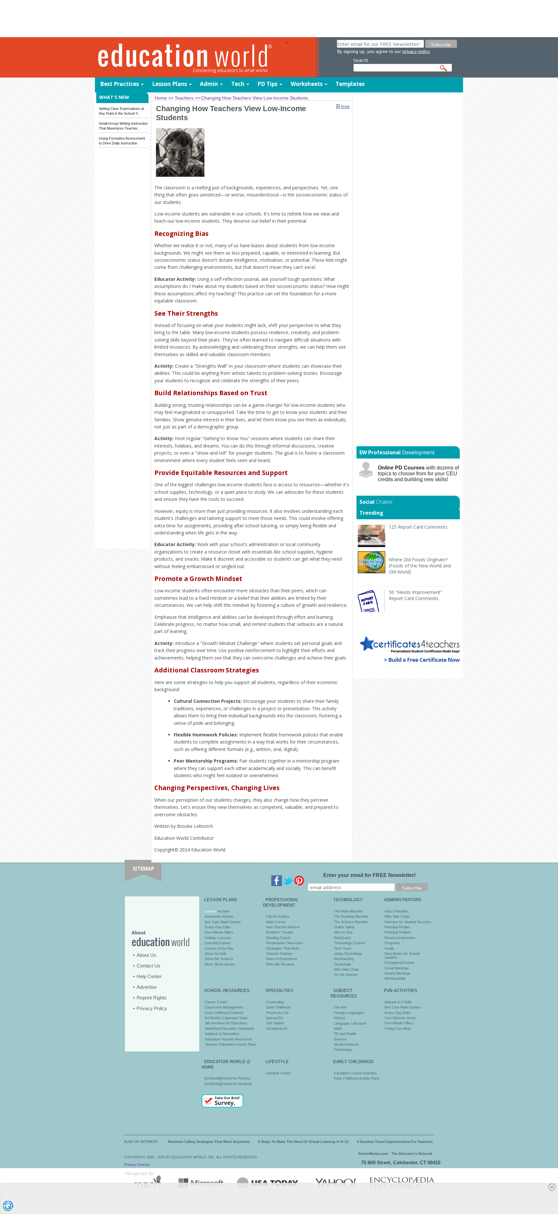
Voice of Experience (281, 959)
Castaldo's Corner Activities (355, 1073)
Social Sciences (346, 1044)
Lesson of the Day (219, 948)
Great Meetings (397, 968)
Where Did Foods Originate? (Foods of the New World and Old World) (420, 565)
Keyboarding (344, 959)
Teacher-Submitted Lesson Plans (231, 1044)
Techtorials (342, 964)
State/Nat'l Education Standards (229, 1028)
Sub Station (275, 1023)
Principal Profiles (397, 927)
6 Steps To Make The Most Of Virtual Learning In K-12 (303, 1142)
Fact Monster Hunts (400, 1018)
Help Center (149, 976)
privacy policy (415, 51)
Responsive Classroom (284, 943)
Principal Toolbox (398, 932)
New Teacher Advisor (283, 927)
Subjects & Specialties (222, 1034)
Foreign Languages (349, 1013)
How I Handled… (398, 911)
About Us (146, 955)
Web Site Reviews (280, 964)
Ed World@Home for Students (228, 1084)
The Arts (340, 1007)
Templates (350, 84)
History (339, 1018)
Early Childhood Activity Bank (356, 1078)
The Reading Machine (351, 916)
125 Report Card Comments (418, 527)
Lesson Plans (169, 84)
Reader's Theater (280, 932)
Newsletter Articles (219, 916)
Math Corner (276, 922)
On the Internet (345, 974)
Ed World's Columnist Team (226, 1018)
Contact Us (148, 965)
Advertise (147, 987)
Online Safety (344, 927)
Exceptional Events (400, 963)
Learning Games (218, 943)
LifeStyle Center (278, 1073)
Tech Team (342, 948)
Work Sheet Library (220, 964)
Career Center (216, 1002)
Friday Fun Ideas (398, 1028)
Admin (209, 84)
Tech (237, 84)
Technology (343, 1049)
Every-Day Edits (218, 927)
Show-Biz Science (219, 959)
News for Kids (216, 953)
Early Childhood (278, 1007)
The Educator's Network (411, 1154)
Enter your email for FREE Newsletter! (369, 875)
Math (338, 1028)
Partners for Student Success (408, 922)
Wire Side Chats (346, 969)
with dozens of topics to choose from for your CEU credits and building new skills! (418, 473)
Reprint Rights (152, 997)
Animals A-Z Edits (398, 1002)
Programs (392, 943)
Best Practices (119, 84)
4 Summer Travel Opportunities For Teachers (395, 1142)
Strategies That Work (282, 948)
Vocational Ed (276, 1028)
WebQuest (342, 938)
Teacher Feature (279, 953)
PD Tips (267, 84)
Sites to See (343, 932)
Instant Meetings (397, 973)
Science (340, 1039)
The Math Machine (348, 911)
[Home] (190, 58)
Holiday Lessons (218, 938)
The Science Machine (351, 922)
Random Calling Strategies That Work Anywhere (209, 1142)
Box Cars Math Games (223, 922)
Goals (389, 948)
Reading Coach (278, 938)
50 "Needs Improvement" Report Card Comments (415, 595)
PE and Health (345, 1034)
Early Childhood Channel (224, 1013)
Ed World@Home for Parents (227, 1078)
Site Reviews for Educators (226, 1023)
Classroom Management (224, 1007)
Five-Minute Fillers (219, 932)
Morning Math (395, 978)
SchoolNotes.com (373, 1154)
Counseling (275, 1002)
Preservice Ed (277, 1013)
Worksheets (307, 84)
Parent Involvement (400, 938)
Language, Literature (350, 1023)
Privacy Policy (152, 1008)
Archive (222, 911)
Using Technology (348, 953)
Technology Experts (349, 943)
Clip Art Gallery (277, 916)
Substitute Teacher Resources (229, 1039)
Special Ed (274, 1018)
